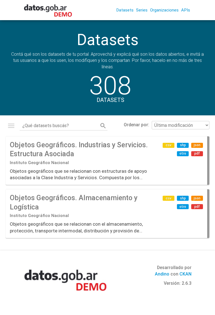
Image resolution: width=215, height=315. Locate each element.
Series (142, 10)
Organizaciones (164, 10)
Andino (162, 274)
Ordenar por (136, 124)
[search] (103, 125)
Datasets (125, 10)
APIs (185, 10)
